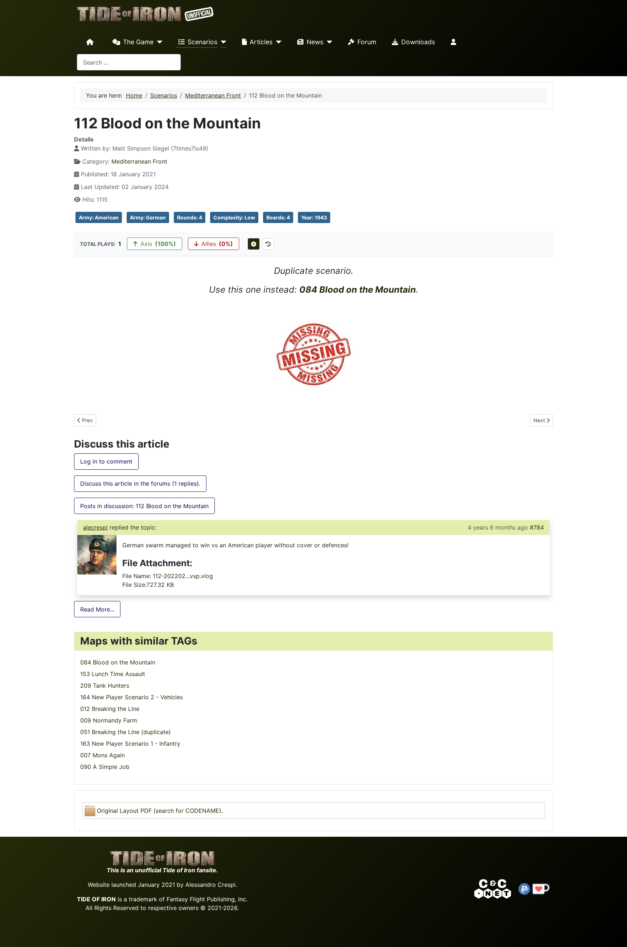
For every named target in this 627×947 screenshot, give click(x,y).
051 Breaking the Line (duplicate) (125, 732)
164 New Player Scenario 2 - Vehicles (131, 697)
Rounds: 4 (189, 217)
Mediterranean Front (139, 161)
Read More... (97, 609)
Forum (366, 42)
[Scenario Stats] (268, 244)
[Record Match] (253, 244)
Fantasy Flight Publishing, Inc (206, 899)
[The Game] (158, 42)
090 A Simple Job (105, 766)
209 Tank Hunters (104, 685)
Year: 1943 (314, 217)
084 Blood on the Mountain (357, 289)
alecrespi (95, 527)
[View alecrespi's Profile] (96, 554)
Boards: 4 (278, 217)
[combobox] (129, 62)
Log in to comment (106, 461)
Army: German (148, 217)
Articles (261, 42)
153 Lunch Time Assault (112, 674)
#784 (537, 527)
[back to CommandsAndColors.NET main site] (493, 888)
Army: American (99, 217)
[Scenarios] (221, 42)
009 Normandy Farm (108, 720)
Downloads (418, 42)
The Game (138, 42)
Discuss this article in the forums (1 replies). (140, 483)
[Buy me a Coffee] (541, 888)
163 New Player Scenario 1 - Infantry (130, 743)
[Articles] (277, 42)
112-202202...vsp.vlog (183, 576)
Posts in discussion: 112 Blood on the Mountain (144, 506)
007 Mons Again (102, 755)
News (315, 42)
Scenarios (202, 42)
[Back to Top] (615, 933)
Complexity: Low (234, 217)
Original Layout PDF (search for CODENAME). (160, 810)
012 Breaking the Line (109, 708)
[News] (327, 42)
